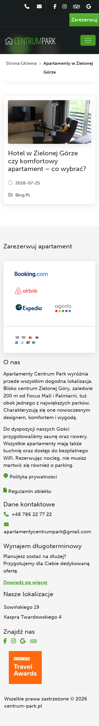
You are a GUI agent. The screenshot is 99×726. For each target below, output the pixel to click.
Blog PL (23, 195)
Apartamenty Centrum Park (34, 374)
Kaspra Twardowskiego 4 (33, 617)
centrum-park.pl (23, 706)
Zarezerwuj (84, 20)
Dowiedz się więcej (25, 582)
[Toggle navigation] (88, 40)
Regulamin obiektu (29, 491)
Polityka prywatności (33, 477)
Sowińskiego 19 (21, 607)
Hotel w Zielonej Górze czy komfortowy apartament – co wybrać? (47, 161)
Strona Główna (21, 63)
